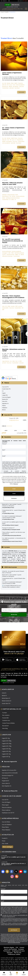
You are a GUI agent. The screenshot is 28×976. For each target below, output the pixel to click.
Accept (14, 488)
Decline (14, 493)
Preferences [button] (15, 483)
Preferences (14, 498)
